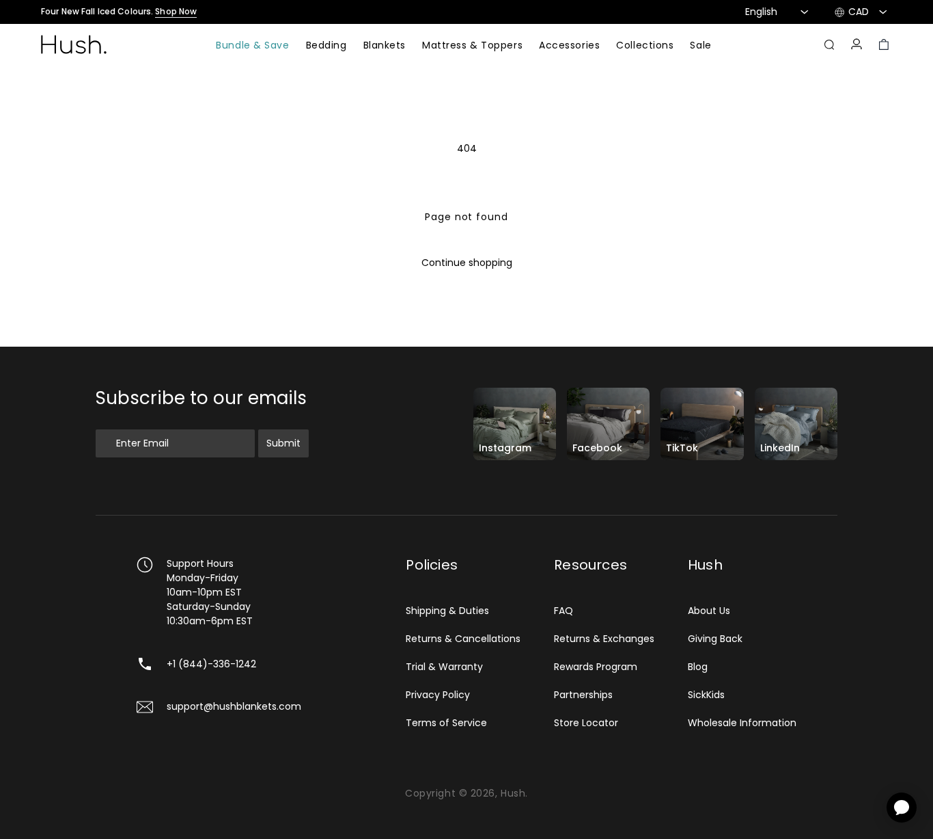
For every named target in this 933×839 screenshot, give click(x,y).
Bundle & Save (252, 46)
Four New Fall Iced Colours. (119, 11)
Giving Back (715, 638)
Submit (283, 443)
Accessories (569, 46)
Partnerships (583, 695)
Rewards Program (595, 667)
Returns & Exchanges (604, 638)
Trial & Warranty (444, 667)
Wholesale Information (742, 723)
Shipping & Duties (447, 610)
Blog (698, 667)
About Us (709, 610)
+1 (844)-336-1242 (211, 664)
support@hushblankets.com (234, 706)
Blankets (384, 46)
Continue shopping (466, 262)
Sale (700, 46)
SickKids (706, 695)
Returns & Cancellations (463, 638)
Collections (644, 46)
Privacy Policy (438, 695)
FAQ (563, 610)
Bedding (326, 46)
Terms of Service (446, 723)
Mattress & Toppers (472, 46)
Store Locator (586, 723)
